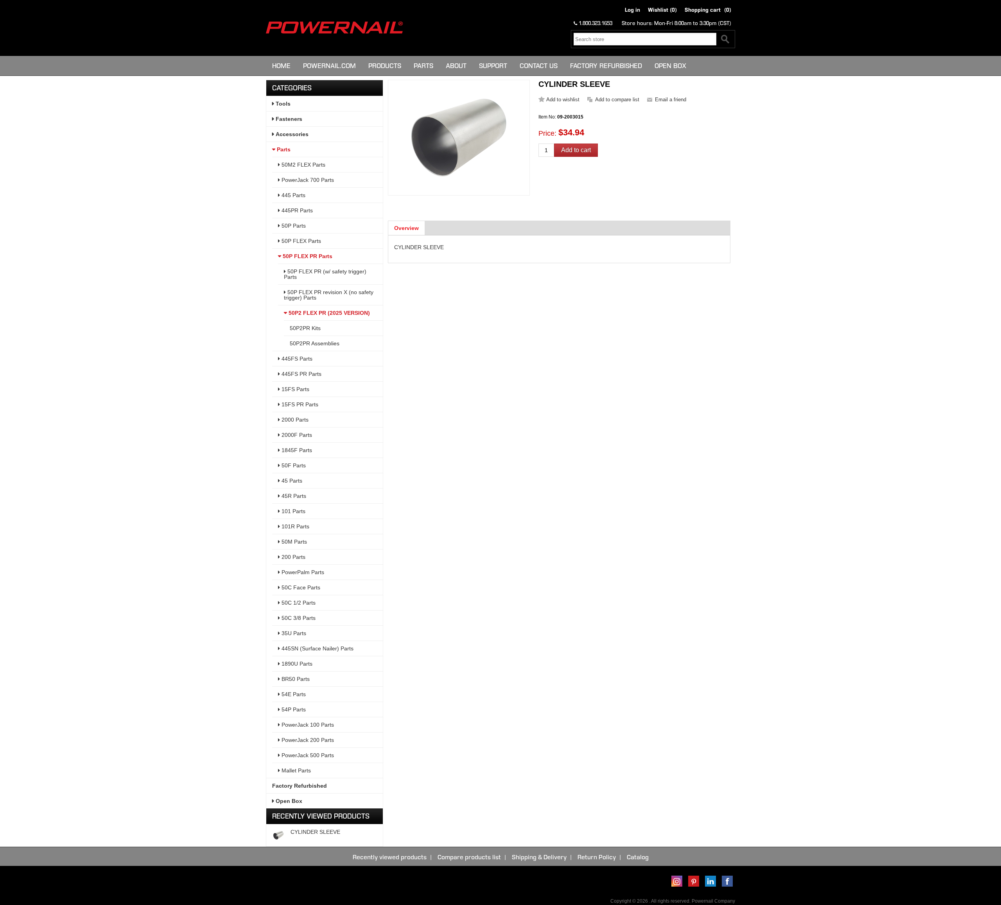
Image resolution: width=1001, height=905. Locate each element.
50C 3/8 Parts (298, 618)
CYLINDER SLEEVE (315, 832)
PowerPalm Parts (302, 572)
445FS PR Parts (300, 374)
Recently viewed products (390, 857)
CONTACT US (539, 65)
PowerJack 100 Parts (307, 725)
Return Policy (597, 857)
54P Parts (293, 709)
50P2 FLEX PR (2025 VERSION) (328, 313)
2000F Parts (296, 435)
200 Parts (292, 557)
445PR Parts (296, 210)
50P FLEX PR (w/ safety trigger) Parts (325, 274)
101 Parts (292, 511)
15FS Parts (294, 389)
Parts (423, 65)
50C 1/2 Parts (298, 603)
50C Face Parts (300, 587)
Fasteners (288, 119)
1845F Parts (296, 450)
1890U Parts (296, 664)
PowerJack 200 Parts (307, 740)
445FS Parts (296, 359)
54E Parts (293, 694)
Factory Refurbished (606, 65)
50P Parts (293, 226)
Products (384, 65)
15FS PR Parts (299, 404)
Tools (282, 104)
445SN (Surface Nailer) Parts (316, 648)
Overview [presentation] (406, 228)
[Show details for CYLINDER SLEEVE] (278, 835)
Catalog (638, 857)
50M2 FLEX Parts (302, 165)
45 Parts (291, 481)
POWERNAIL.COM (329, 65)
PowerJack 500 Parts (307, 755)
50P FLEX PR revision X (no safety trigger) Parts (328, 295)
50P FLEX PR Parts (306, 256)
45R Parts (293, 496)
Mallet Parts (295, 770)
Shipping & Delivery (539, 857)
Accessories (291, 134)
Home (281, 65)
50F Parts (293, 465)
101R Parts (294, 526)
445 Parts (292, 195)
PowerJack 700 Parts (307, 180)
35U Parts (293, 633)
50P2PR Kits (305, 328)
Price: (547, 133)
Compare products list (469, 857)
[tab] (406, 228)
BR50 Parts (295, 679)
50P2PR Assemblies (314, 343)
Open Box (670, 65)
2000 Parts (294, 420)
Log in (632, 10)
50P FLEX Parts (300, 241)
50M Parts (293, 542)
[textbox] (645, 39)
